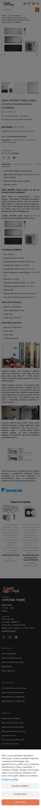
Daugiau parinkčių (20, 786)
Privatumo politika (10, 779)
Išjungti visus (20, 794)
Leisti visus (20, 802)
